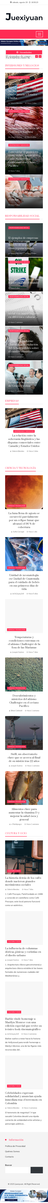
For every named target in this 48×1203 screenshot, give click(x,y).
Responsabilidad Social (19, 228)
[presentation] (36, 56)
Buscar (8, 1165)
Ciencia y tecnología (16, 506)
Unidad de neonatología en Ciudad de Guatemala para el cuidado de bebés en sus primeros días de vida (24, 582)
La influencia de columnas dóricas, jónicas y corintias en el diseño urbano (23, 952)
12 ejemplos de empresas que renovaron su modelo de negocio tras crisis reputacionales (19, 56)
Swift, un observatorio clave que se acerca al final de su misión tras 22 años (24, 758)
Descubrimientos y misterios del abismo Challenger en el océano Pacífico (24, 701)
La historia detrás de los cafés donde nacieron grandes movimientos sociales (23, 881)
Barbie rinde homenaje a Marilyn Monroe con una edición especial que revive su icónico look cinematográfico (23, 1024)
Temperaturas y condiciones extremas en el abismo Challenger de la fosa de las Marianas (24, 642)
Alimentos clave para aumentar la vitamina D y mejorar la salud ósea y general (24, 814)
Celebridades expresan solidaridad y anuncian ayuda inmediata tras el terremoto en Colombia (23, 1098)
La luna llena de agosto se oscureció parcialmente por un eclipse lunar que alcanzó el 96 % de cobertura (24, 520)
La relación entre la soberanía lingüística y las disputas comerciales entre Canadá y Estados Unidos (24, 441)
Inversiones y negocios (19, 77)
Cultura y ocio (14, 871)
